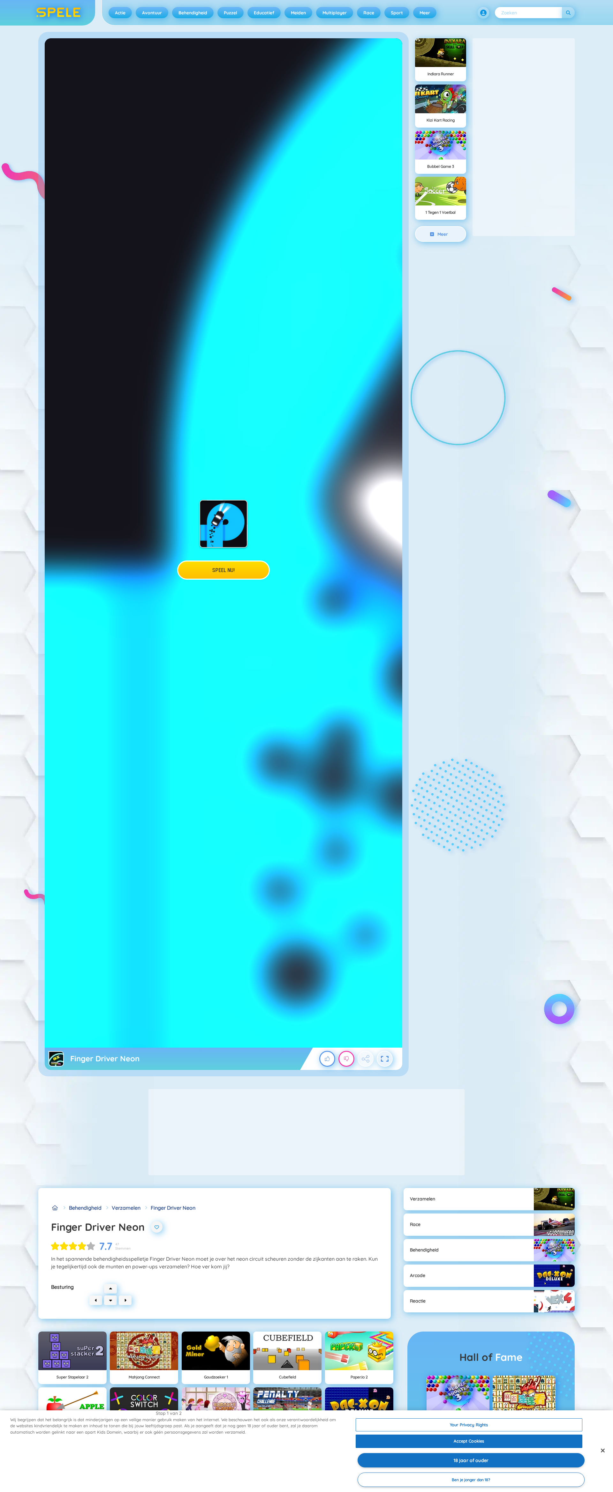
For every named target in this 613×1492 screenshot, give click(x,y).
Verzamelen (126, 1208)
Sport (397, 13)
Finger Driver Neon (173, 1208)
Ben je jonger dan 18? (471, 1479)
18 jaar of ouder (471, 1460)
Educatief (264, 13)
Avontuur (152, 13)
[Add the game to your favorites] (157, 1227)
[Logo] (58, 13)
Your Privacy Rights (469, 1424)
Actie (120, 13)
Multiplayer (334, 13)
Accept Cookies (469, 1441)
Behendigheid (192, 13)
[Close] (603, 1451)
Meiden (298, 13)
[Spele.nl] (55, 1208)
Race (368, 13)
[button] (483, 13)
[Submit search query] (568, 12)
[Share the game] (366, 1059)
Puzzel (230, 13)
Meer (425, 13)
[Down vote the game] (346, 1059)
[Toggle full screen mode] (385, 1059)
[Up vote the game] (327, 1059)
